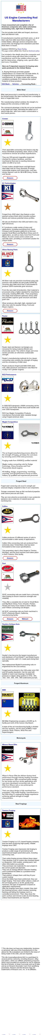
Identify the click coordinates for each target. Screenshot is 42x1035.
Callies (5, 506)
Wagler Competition (10, 422)
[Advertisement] (21, 923)
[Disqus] (21, 1001)
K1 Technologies (9, 183)
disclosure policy (34, 51)
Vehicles (15, 84)
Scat (4, 563)
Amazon (10, 178)
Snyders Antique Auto (11, 624)
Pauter (4, 316)
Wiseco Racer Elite (9, 744)
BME (4, 690)
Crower (5, 119)
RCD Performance (9, 374)
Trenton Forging (8, 810)
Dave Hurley (22, 49)
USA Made (6, 84)
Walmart (25, 619)
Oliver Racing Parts (10, 250)
